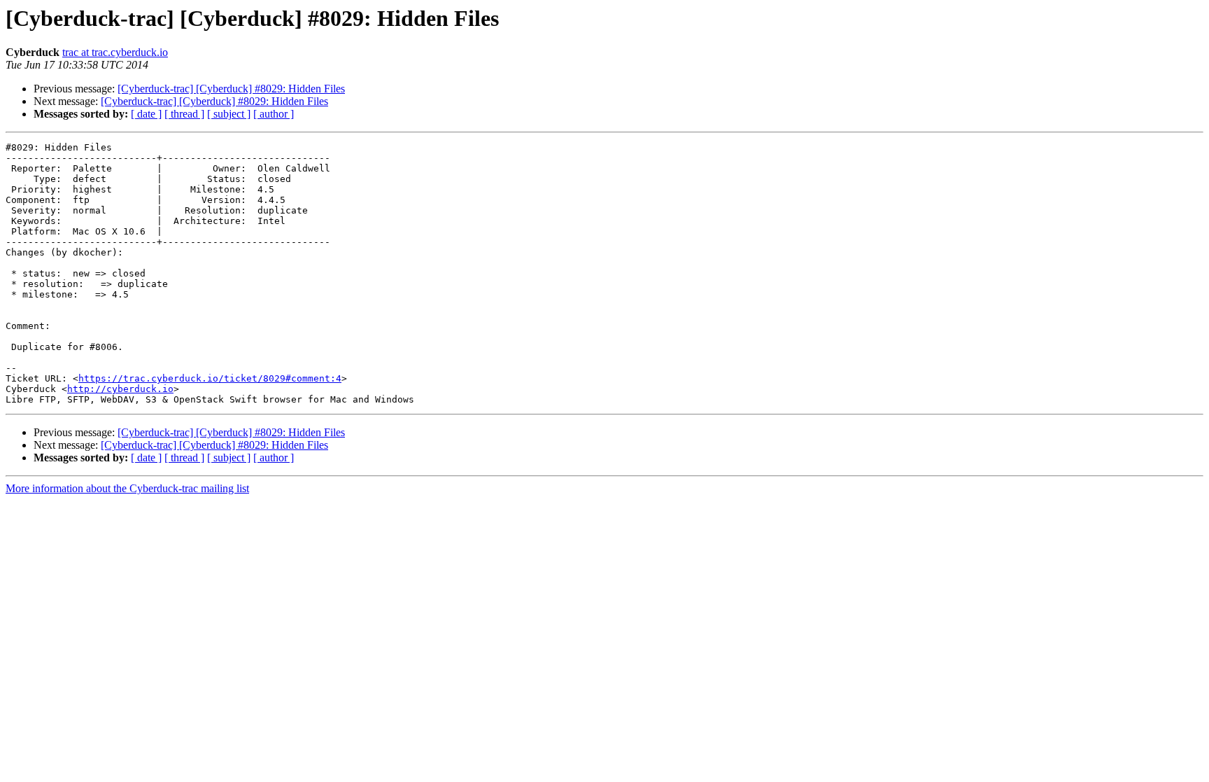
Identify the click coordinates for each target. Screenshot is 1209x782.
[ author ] (273, 114)
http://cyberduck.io (120, 389)
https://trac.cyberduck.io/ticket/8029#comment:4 (209, 378)
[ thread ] (184, 114)
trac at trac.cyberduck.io (115, 52)
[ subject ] (228, 114)
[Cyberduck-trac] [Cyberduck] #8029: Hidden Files (231, 89)
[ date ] (146, 114)
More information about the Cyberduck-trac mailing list (127, 488)
